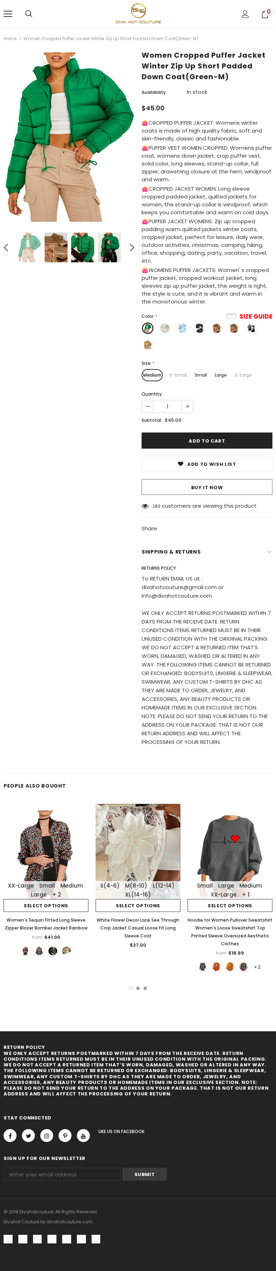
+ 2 (56, 894)
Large (221, 375)
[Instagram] (46, 1135)
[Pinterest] (65, 1135)
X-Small (178, 375)
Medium (152, 375)
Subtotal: (152, 420)
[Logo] (138, 13)
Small (201, 375)
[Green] (66, 951)
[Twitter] (28, 1135)
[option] (69, 137)
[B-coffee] (243, 966)
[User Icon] (245, 14)
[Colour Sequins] (25, 951)
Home (10, 38)
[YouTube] (83, 1135)
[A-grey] (202, 966)
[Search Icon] (28, 14)
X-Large (243, 375)
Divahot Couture (21, 1222)
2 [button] (138, 988)
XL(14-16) (138, 894)
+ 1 (245, 894)
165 (156, 506)
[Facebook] (10, 1135)
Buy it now (207, 487)
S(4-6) (110, 885)
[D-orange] (216, 966)
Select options (46, 905)
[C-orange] (230, 966)
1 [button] (131, 988)
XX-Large (21, 885)
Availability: (154, 92)
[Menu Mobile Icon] (8, 14)
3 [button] (145, 988)
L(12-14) (164, 885)
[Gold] (52, 951)
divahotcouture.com (69, 1222)
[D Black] (39, 951)
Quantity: (152, 394)
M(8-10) (136, 885)
